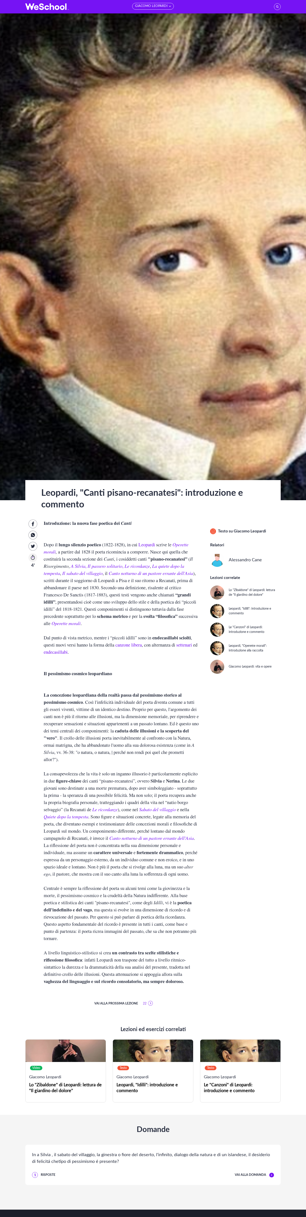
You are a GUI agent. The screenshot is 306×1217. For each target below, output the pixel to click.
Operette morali (66, 623)
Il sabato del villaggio (82, 573)
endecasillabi (56, 652)
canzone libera (128, 645)
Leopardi (146, 544)
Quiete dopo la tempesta (66, 816)
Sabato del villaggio (157, 809)
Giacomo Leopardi (250, 531)
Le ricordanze (137, 566)
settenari (184, 645)
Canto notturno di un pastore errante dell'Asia (151, 573)
